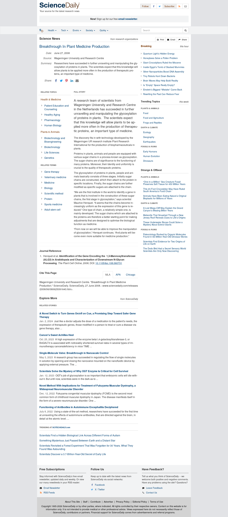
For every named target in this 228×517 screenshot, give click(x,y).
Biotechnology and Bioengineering (54, 139)
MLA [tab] (107, 274)
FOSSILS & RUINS (149, 146)
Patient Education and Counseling (56, 107)
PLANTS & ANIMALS (150, 108)
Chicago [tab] (130, 274)
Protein (48, 199)
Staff (85, 501)
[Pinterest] (66, 81)
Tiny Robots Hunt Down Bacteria (159, 76)
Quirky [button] (103, 30)
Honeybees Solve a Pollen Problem (160, 58)
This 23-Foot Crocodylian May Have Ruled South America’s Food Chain (164, 190)
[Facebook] (56, 81)
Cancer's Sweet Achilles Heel (56, 335)
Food (145, 113)
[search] (186, 30)
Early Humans (150, 151)
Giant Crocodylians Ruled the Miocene (162, 62)
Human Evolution (151, 156)
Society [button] (90, 30)
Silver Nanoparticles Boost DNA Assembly (163, 71)
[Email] (77, 81)
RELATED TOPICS (49, 92)
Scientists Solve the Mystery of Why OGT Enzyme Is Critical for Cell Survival (83, 371)
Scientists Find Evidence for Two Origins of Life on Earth (164, 242)
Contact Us (151, 492)
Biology (48, 188)
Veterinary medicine (55, 177)
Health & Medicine (51, 99)
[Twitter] (61, 81)
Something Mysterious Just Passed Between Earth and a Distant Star (77, 440)
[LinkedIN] (72, 81)
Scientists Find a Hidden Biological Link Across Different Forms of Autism (79, 435)
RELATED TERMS (48, 165)
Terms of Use (156, 501)
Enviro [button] (76, 30)
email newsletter (127, 19)
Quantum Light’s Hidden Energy (158, 53)
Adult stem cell (52, 209)
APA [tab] (118, 274)
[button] (160, 39)
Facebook (100, 484)
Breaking (146, 46)
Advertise (108, 501)
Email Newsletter (52, 487)
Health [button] (51, 30)
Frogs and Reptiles (152, 122)
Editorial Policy (140, 501)
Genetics (49, 158)
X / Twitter (100, 489)
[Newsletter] (185, 6)
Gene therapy (51, 171)
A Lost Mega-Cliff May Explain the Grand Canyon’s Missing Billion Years (163, 209)
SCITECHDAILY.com (61, 427)
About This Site (72, 501)
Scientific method (53, 193)
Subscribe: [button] (169, 6)
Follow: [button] (145, 6)
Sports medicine (53, 204)
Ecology (147, 132)
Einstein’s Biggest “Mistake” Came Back (162, 89)
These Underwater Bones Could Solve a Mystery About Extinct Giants (163, 223)
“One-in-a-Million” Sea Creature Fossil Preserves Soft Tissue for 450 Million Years (164, 183)
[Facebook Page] (154, 6)
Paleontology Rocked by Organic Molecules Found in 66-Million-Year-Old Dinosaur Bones (165, 235)
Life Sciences (51, 152)
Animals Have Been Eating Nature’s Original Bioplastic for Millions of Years (164, 197)
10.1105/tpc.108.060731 (108, 263)
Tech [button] (64, 30)
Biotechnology (52, 147)
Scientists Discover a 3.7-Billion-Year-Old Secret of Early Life (72, 454)
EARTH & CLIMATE (149, 127)
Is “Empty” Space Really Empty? (159, 85)
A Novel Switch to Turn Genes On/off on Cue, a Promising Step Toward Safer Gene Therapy (87, 315)
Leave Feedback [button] (154, 487)
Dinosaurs (148, 160)
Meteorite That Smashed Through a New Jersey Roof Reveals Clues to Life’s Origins (164, 216)
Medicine (49, 182)
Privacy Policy (123, 501)
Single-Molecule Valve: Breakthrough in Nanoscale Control (73, 353)
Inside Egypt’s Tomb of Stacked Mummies (163, 67)
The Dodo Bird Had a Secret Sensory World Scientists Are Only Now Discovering (164, 249)
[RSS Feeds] (179, 6)
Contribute (95, 501)
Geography (148, 137)
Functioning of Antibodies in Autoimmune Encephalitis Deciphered (78, 407)
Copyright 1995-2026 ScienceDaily (58, 506)
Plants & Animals (50, 132)
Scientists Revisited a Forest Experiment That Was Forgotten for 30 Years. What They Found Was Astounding (86, 447)
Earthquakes (149, 141)
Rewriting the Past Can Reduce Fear (161, 94)
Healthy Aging (52, 114)
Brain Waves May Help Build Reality (160, 80)
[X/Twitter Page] (160, 6)
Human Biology (52, 125)
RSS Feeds (49, 492)
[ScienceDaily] (59, 5)
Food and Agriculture (153, 117)
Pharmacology (52, 120)
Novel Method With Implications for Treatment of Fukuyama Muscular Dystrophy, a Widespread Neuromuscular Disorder (87, 387)
